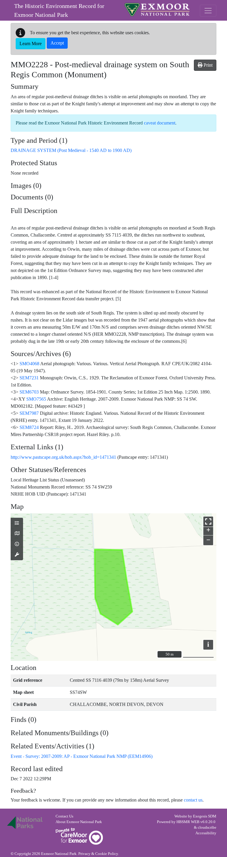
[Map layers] (17, 523)
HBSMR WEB (188, 822)
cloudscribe (207, 827)
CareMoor (79, 836)
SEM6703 (29, 391)
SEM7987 (29, 413)
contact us (193, 799)
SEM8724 (29, 427)
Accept (57, 42)
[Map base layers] (17, 533)
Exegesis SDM (204, 816)
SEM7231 (29, 377)
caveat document (159, 122)
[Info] (17, 544)
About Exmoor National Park (79, 822)
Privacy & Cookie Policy (98, 854)
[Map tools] (17, 555)
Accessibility (205, 833)
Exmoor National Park (156, 9)
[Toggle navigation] (208, 11)
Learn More (31, 43)
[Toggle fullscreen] (208, 521)
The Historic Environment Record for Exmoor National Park (59, 10)
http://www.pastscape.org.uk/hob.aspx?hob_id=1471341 (63, 457)
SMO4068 (29, 363)
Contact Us (64, 816)
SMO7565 (36, 399)
